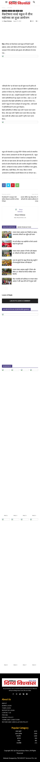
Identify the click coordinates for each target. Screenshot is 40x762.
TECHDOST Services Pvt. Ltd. (27, 758)
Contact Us (6, 713)
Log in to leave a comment (20, 301)
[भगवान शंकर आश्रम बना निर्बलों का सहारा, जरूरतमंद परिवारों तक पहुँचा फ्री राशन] (7, 234)
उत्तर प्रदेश (9, 8)
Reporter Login (8, 710)
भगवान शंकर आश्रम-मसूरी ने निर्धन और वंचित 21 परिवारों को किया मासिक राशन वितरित (24, 272)
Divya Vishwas (8, 21)
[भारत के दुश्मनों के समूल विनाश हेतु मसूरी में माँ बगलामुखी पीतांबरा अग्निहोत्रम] (7, 262)
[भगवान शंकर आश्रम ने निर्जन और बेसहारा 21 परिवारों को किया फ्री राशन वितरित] (7, 253)
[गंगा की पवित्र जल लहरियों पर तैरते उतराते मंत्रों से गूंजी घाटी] (7, 243)
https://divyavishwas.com (20, 217)
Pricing (5, 715)
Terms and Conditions (11, 720)
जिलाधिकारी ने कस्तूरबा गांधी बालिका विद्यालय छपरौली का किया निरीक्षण (10, 199)
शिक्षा (21, 10)
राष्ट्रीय (17, 10)
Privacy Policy (7, 717)
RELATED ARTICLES (9, 227)
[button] (34, 2)
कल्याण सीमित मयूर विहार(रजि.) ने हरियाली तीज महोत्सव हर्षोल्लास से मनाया (29, 199)
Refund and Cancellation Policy (15, 722)
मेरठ (14, 10)
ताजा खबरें (10, 10)
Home (3, 8)
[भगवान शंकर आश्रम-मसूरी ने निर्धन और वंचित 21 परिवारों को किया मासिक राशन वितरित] (7, 271)
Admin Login (6, 706)
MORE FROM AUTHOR (24, 227)
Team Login (6, 708)
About (4, 703)
